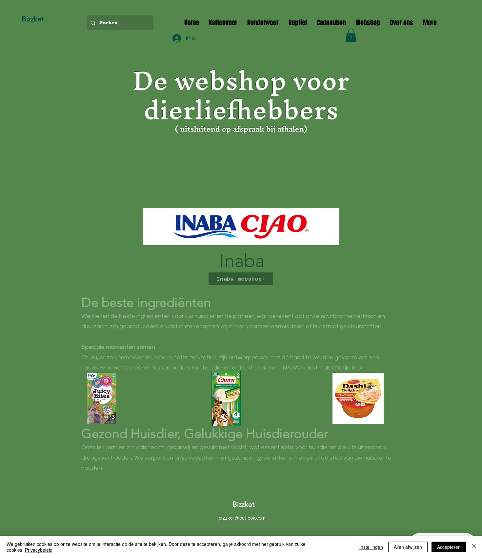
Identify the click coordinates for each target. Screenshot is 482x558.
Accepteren (449, 547)
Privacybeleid (38, 550)
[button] (350, 35)
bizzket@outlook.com (242, 518)
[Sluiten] (474, 547)
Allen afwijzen (408, 547)
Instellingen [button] (371, 547)
